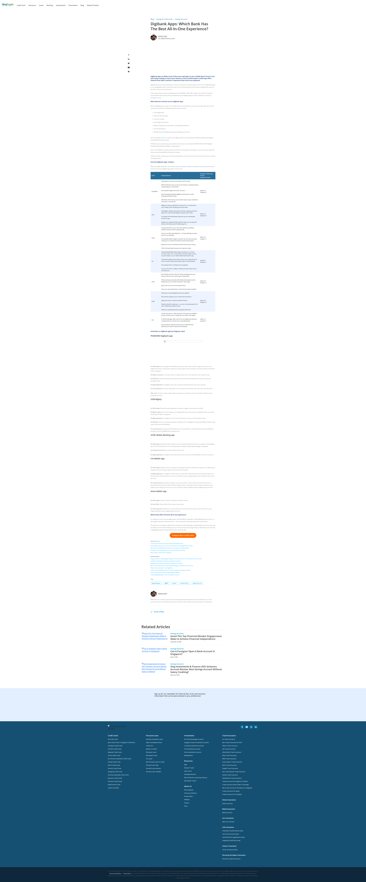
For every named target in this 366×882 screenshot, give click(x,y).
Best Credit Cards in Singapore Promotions (121, 742)
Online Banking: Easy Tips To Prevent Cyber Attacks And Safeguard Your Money (172, 546)
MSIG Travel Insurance (229, 765)
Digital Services (197, 583)
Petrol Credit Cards (114, 765)
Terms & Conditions (190, 793)
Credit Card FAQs (113, 788)
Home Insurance (227, 803)
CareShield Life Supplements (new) (233, 837)
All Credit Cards (113, 739)
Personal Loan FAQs (152, 765)
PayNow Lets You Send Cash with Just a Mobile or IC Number (167, 563)
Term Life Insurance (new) (230, 834)
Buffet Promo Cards (114, 785)
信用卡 (166, 583)
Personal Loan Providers (153, 772)
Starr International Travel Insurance (233, 772)
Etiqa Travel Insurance (229, 755)
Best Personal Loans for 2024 (155, 762)
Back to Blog (159, 612)
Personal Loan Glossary (153, 768)
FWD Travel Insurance (229, 759)
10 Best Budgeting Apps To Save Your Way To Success (165, 575)
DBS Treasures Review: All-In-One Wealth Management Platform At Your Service (172, 565)
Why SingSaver (189, 790)
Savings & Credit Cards (164, 19)
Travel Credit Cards (114, 755)
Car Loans (149, 759)
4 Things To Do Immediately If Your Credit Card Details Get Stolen (168, 550)
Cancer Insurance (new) (229, 850)
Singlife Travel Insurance (230, 768)
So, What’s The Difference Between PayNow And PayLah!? (166, 561)
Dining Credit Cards (114, 762)
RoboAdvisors (188, 755)
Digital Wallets (156, 583)
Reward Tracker (93, 5)
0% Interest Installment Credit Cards (119, 759)
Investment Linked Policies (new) (232, 831)
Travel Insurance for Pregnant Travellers (235, 781)
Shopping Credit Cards (115, 772)
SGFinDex (163, 138)
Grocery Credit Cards (114, 768)
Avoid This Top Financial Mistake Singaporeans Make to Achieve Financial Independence (196, 637)
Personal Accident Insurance (231, 859)
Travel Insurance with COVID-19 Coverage (235, 785)
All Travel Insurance (228, 739)
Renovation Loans (151, 755)
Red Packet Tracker (190, 781)
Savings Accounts (181, 19)
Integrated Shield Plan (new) (231, 840)
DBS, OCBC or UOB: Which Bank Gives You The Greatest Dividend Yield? (170, 548)
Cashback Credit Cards (115, 746)
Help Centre (188, 771)
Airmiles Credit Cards (115, 749)
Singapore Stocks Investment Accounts (196, 742)
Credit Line (149, 746)
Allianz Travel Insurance (230, 746)
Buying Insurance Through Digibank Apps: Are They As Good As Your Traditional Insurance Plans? (176, 559)
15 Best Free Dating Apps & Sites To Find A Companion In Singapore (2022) (170, 570)
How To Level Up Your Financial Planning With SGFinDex (165, 572)
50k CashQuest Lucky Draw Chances (195, 777)
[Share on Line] (129, 72)
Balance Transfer (151, 749)
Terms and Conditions (115, 873)
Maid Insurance (227, 812)
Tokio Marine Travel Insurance (232, 778)
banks (174, 583)
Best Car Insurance (228, 822)
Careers (186, 803)
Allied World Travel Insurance (231, 752)
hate (168, 446)
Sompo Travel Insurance (230, 775)
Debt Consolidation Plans (154, 742)
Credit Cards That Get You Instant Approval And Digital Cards (167, 543)
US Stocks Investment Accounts (194, 746)
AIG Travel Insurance (229, 749)
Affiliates (187, 799)
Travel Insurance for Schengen (232, 794)
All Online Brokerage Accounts (193, 739)
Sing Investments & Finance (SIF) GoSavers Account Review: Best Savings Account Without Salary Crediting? (196, 669)
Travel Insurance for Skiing (230, 791)
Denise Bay (162, 36)
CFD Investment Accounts (192, 749)
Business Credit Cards (115, 778)
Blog (82, 5)
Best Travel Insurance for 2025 (232, 742)
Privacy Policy (188, 796)
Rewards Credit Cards (115, 752)
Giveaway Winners (190, 774)
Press (186, 806)
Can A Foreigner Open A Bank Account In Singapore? (192, 653)
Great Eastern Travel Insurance (232, 762)
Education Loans (151, 752)
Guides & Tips (184, 583)
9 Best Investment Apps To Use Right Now (162, 568)
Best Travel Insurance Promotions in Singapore (237, 788)
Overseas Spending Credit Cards (118, 775)
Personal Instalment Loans (154, 739)
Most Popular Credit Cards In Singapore (161, 552)
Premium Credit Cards (115, 781)
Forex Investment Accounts (192, 752)
